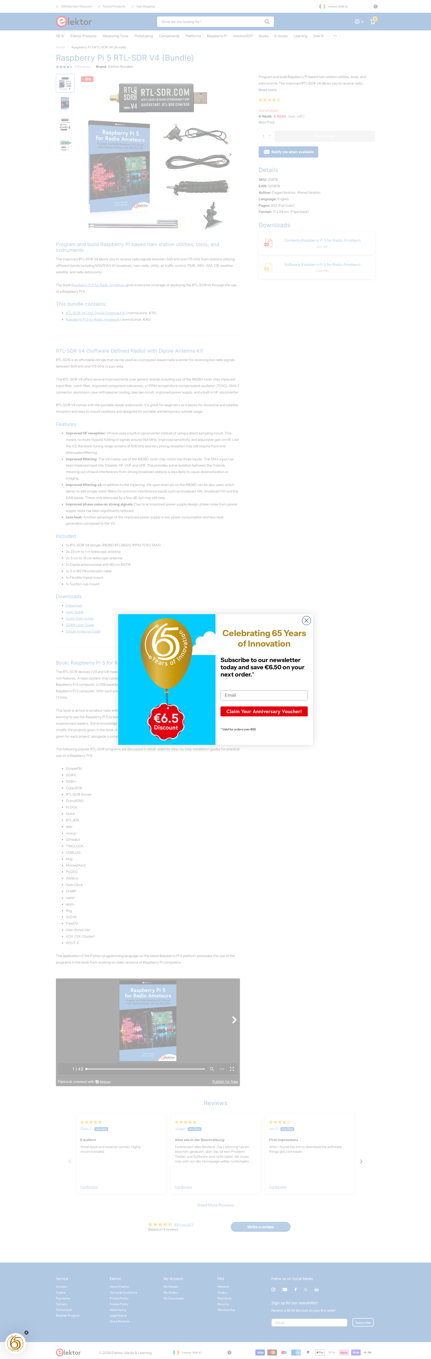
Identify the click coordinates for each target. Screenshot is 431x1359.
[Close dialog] (306, 620)
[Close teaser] (26, 1333)
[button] (15, 1343)
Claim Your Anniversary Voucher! (264, 711)
